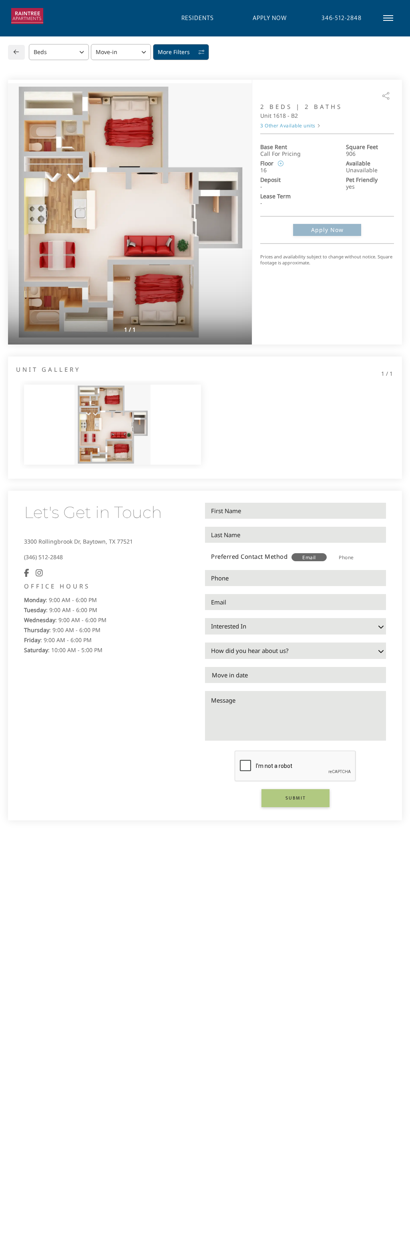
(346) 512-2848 (43, 557)
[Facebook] (26, 573)
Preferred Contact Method (249, 556)
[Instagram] (39, 573)
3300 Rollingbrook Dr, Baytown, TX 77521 (78, 541)
